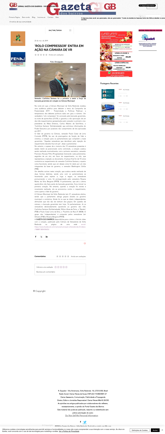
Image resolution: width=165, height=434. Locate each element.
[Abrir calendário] (70, 30)
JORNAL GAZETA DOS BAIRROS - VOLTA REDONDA (37, 6)
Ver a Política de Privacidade (69, 431)
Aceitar (155, 430)
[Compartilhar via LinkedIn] (47, 237)
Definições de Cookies (140, 430)
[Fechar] (162, 430)
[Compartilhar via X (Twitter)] (41, 237)
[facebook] (80, 422)
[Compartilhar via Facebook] (36, 237)
